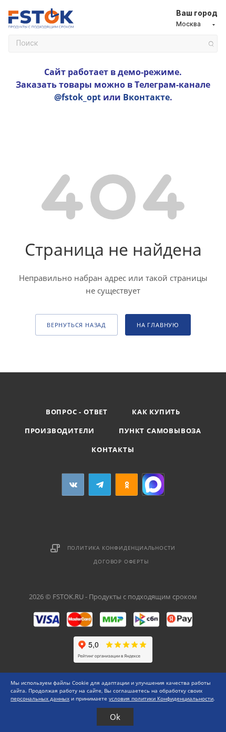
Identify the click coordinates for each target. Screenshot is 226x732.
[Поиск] (211, 43)
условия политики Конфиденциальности (161, 698)
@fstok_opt (77, 97)
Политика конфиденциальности (121, 547)
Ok (115, 717)
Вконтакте (146, 97)
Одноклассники (126, 484)
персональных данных (40, 698)
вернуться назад (76, 325)
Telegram (99, 484)
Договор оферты (121, 561)
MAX (153, 484)
